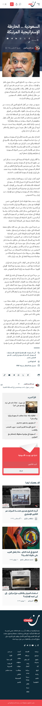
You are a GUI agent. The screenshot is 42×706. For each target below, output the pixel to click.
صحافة (27, 656)
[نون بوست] (32, 4)
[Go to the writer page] (37, 385)
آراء (37, 666)
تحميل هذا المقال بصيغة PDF (26, 365)
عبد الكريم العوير (28, 48)
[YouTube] (33, 645)
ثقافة (27, 692)
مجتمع (36, 656)
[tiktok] (24, 645)
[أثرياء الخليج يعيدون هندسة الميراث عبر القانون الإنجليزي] (21, 497)
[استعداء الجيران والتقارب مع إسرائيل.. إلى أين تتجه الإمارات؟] (21, 579)
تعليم (37, 678)
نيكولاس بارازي (28, 519)
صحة (27, 688)
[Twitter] (35, 645)
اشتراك (21, 471)
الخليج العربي (32, 361)
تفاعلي (19, 674)
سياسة (36, 652)
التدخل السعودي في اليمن (20, 355)
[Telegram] (27, 645)
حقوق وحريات (36, 661)
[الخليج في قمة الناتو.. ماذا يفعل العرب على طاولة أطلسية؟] (21, 538)
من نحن (10, 652)
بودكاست (18, 670)
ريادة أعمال (27, 664)
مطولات (18, 662)
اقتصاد (27, 652)
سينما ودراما (27, 678)
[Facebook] (37, 645)
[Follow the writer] (19, 384)
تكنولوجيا (35, 682)
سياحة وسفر (27, 671)
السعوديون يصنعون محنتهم (26, 422)
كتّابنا (11, 656)
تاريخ (37, 670)
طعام (27, 684)
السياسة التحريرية (9, 664)
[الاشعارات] (16, 4)
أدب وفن (26, 660)
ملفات (19, 658)
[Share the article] (29, 38)
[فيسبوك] (2, 385)
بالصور (19, 682)
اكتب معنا (9, 660)
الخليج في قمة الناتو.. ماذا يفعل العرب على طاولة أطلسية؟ (22, 553)
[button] (38, 4)
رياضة (36, 674)
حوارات (19, 666)
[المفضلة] (12, 4)
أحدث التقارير (19, 653)
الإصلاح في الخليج (20, 352)
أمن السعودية (31, 352)
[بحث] (20, 4)
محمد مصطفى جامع (26, 560)
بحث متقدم (9, 670)
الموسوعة (18, 678)
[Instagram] (30, 645)
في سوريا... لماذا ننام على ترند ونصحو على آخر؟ (14, 404)
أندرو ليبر (30, 601)
